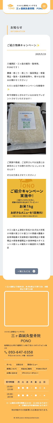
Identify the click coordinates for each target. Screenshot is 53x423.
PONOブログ (41, 368)
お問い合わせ (12, 373)
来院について (12, 368)
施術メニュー (32, 364)
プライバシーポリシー (30, 373)
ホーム (9, 364)
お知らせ (19, 364)
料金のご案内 (26, 368)
